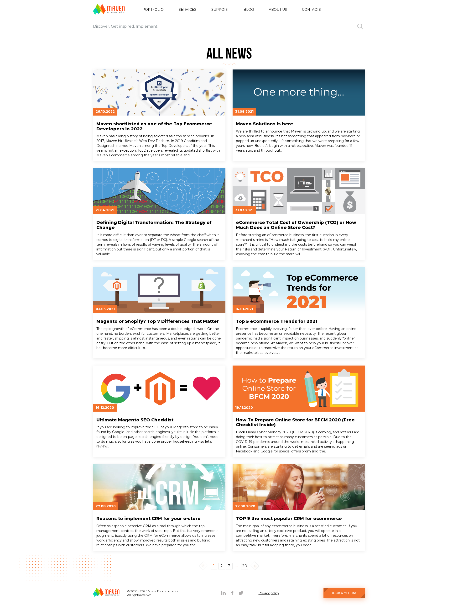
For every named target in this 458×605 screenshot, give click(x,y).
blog (249, 10)
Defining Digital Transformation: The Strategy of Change (154, 225)
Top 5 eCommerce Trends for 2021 (276, 321)
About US (278, 10)
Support (220, 10)
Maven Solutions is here (264, 124)
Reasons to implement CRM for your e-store (148, 518)
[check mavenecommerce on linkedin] (223, 593)
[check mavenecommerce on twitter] (241, 593)
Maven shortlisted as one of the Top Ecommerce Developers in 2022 (154, 126)
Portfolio (153, 10)
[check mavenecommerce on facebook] (232, 593)
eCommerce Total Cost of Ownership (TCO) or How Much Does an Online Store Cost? (296, 225)
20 (244, 566)
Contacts (311, 10)
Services (187, 10)
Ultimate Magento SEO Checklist (134, 420)
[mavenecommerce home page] (109, 13)
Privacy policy (269, 593)
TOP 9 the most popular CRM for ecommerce (289, 518)
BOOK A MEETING (344, 593)
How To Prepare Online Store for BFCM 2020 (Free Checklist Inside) (295, 422)
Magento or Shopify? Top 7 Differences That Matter (157, 321)
